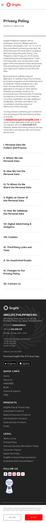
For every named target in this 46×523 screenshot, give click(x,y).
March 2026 (19, 26)
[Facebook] (5, 474)
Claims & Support (12, 391)
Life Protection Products (15, 418)
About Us (8, 379)
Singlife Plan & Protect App (16, 407)
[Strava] (23, 474)
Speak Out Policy (11, 453)
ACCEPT (34, 517)
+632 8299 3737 (16, 329)
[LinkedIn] (10, 474)
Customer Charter (12, 449)
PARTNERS (8, 383)
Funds (6, 426)
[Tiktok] (18, 474)
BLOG (6, 387)
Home (6, 376)
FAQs (5, 394)
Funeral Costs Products (14, 422)
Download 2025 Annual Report (18, 461)
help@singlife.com (19, 325)
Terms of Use (9, 438)
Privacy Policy (10, 442)
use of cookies (36, 510)
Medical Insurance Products (17, 414)
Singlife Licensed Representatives (19, 457)
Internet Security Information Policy (20, 446)
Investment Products (13, 411)
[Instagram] (14, 474)
